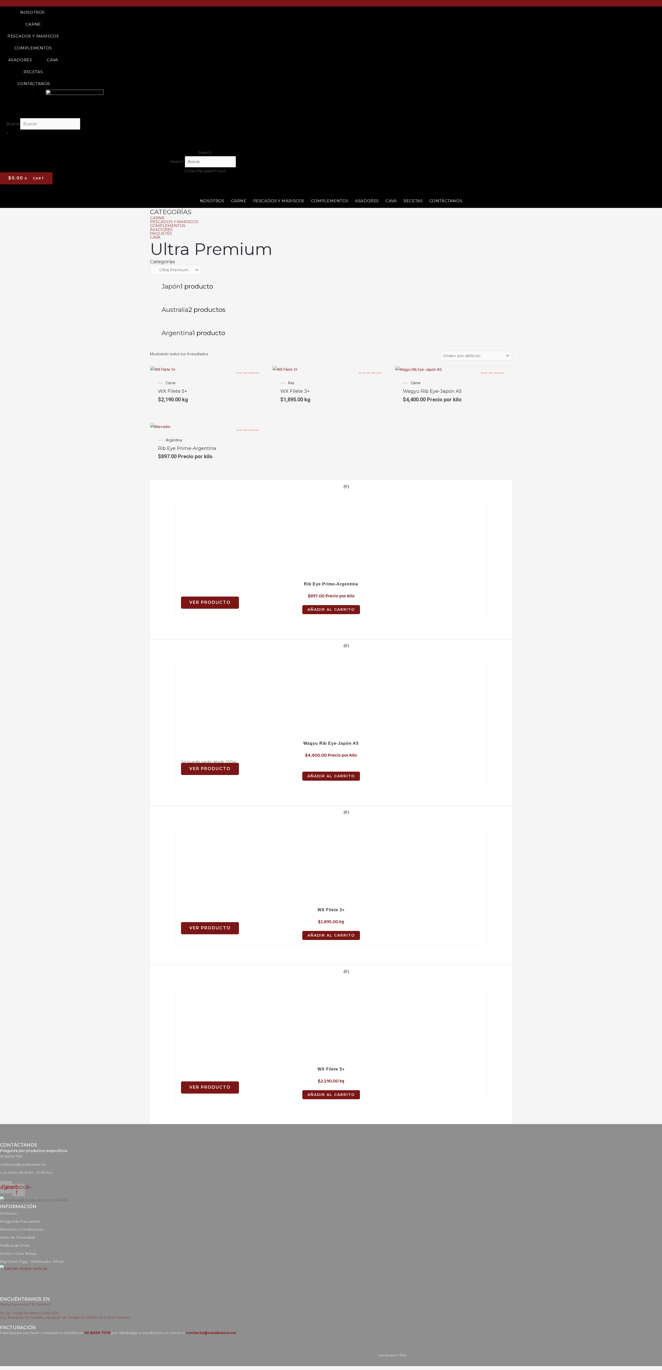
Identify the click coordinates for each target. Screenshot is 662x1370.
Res (291, 383)
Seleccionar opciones (175, 411)
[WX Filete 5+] (163, 369)
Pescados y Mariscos (33, 36)
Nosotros (32, 12)
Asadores (20, 59)
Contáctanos (33, 83)
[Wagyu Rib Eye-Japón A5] (418, 369)
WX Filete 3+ (295, 391)
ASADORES (161, 229)
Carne (33, 24)
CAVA (155, 237)
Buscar (13, 123)
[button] (203, 152)
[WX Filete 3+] (285, 369)
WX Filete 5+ (172, 391)
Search (177, 161)
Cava (52, 59)
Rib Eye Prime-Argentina (187, 448)
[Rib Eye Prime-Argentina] (160, 426)
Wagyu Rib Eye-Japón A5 (432, 391)
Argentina (174, 440)
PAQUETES (161, 233)
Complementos (33, 48)
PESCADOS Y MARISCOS (174, 222)
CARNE (157, 218)
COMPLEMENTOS (167, 226)
